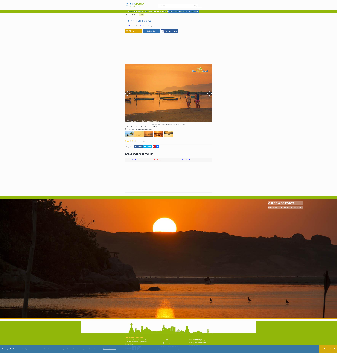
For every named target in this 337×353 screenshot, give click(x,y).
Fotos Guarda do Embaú (132, 159)
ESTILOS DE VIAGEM (162, 11)
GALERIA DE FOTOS (281, 203)
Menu (132, 31)
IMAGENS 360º (152, 11)
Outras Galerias (153, 31)
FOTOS (146, 11)
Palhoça (141, 25)
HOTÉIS (170, 11)
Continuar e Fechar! (328, 349)
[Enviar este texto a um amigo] (157, 146)
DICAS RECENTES (132, 11)
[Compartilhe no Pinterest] (154, 146)
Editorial (168, 340)
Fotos (142, 15)
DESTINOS (140, 11)
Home (126, 25)
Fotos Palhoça (157, 159)
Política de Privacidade (109, 349)
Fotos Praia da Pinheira (187, 159)
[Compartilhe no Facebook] (169, 31)
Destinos (131, 25)
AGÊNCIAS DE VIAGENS (192, 11)
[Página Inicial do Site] (126, 11)
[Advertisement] (143, 47)
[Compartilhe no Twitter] (147, 146)
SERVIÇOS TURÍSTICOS (179, 11)
